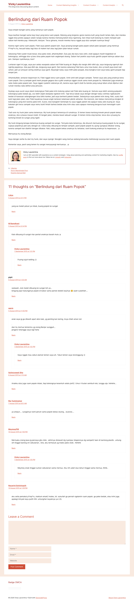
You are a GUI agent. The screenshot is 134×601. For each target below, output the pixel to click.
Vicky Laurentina (19, 4)
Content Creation (89, 5)
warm (10, 308)
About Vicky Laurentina (117, 598)
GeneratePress (41, 598)
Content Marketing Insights (66, 5)
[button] (123, 5)
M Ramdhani (13, 224)
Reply (13, 211)
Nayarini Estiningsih (17, 486)
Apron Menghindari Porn (19, 170)
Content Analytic (109, 5)
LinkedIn (58, 157)
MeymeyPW (13, 429)
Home (50, 5)
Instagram (67, 157)
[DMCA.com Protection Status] (14, 589)
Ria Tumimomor (15, 401)
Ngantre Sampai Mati (18, 173)
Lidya (10, 195)
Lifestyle (14, 168)
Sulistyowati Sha (15, 373)
